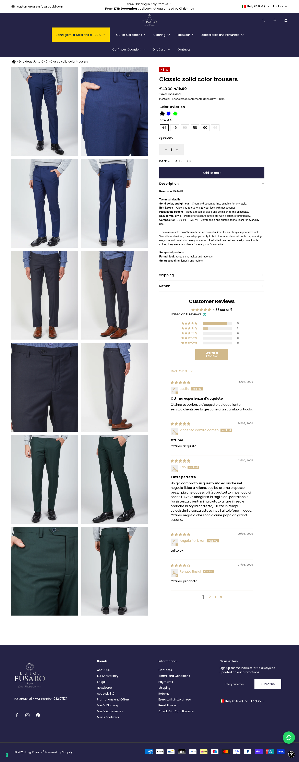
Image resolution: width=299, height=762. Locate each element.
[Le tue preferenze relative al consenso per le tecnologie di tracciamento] (7, 755)
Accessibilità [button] (106, 694)
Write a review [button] (211, 354)
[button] (286, 20)
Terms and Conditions (174, 676)
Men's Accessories (110, 711)
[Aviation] (162, 113)
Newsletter (104, 688)
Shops (101, 682)
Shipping (164, 688)
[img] (180, 382)
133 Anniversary (107, 676)
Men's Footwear (108, 717)
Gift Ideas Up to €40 (33, 61)
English (278, 6)
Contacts (165, 670)
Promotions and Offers (113, 699)
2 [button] (210, 597)
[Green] (175, 113)
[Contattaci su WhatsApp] (289, 737)
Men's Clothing (107, 705)
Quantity (166, 138)
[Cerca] (263, 20)
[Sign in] (274, 20)
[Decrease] (163, 149)
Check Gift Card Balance (176, 711)
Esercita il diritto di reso (174, 699)
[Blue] (168, 113)
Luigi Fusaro (33, 752)
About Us (103, 670)
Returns (163, 694)
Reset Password (169, 705)
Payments (165, 682)
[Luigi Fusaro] (149, 20)
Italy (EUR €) (256, 6)
